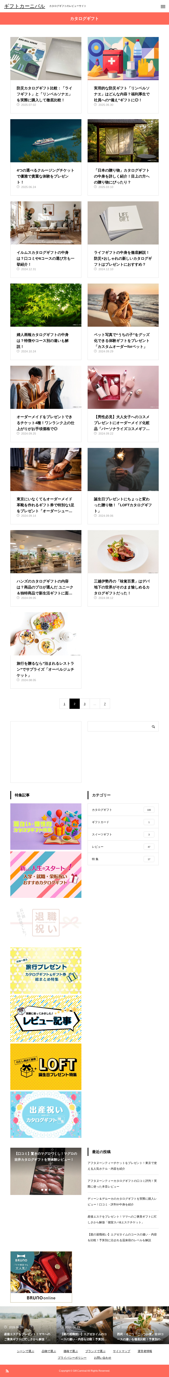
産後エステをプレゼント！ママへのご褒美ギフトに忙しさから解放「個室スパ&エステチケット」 (122, 1219)
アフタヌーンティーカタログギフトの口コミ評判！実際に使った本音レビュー (122, 1183)
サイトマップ (121, 1351)
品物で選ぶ (49, 1351)
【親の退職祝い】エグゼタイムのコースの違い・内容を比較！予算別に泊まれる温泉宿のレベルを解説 (122, 1237)
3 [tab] (50, 1190)
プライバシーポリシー (72, 1357)
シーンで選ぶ (25, 1351)
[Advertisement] (45, 752)
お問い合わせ (102, 1357)
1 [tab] (42, 1190)
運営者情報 (145, 1351)
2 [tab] (46, 1190)
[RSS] (7, 1371)
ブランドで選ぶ (95, 1351)
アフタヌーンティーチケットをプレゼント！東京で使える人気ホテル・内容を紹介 (122, 1165)
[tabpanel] (45, 1171)
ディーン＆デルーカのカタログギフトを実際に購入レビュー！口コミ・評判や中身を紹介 (122, 1201)
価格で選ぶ (70, 1351)
